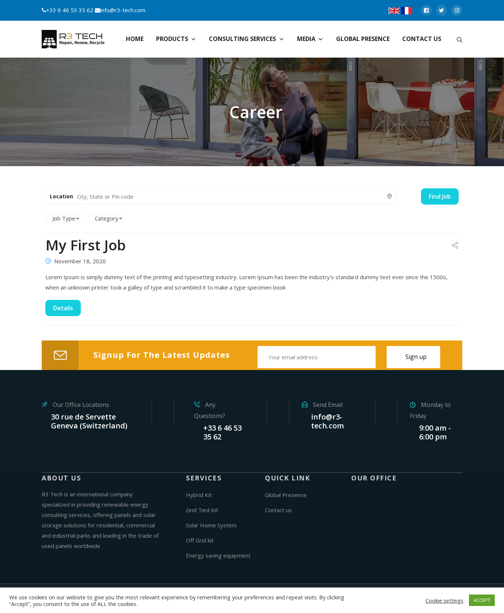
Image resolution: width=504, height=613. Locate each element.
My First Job (85, 244)
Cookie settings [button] (444, 600)
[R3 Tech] (75, 39)
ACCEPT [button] (481, 600)
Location (61, 196)
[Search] (459, 39)
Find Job (440, 196)
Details (63, 308)
